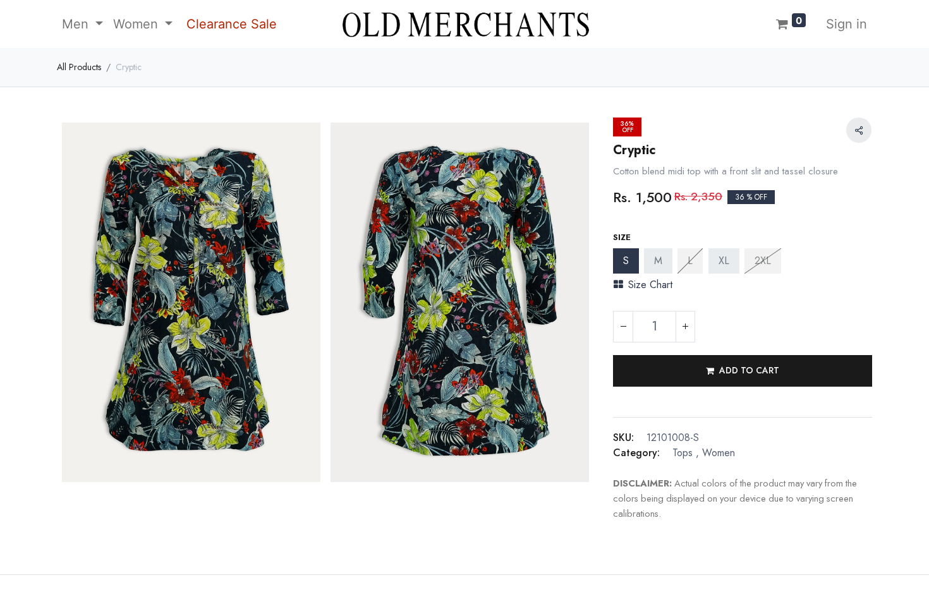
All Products (79, 67)
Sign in (846, 24)
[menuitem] (230, 24)
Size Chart (650, 284)
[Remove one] (623, 326)
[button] (742, 371)
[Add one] (685, 326)
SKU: (623, 437)
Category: (636, 452)
